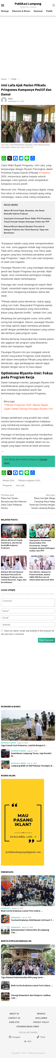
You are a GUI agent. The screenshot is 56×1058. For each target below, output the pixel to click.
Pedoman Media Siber (28, 1027)
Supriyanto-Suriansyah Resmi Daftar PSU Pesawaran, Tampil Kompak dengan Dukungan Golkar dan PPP (42, 545)
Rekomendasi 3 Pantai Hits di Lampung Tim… (30, 931)
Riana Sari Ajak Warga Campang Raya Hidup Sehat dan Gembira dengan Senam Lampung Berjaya (42, 501)
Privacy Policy (41, 1022)
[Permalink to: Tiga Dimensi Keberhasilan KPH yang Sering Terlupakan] (28, 959)
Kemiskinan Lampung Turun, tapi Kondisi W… (31, 754)
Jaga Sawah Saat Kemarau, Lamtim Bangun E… (24, 745)
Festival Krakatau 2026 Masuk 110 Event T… (32, 920)
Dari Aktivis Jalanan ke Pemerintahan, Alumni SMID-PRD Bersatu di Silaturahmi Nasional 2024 (41, 576)
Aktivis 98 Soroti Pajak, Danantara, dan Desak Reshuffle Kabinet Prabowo (12, 544)
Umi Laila (20, 485)
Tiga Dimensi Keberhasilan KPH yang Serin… (23, 977)
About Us (14, 1014)
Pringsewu (44, 172)
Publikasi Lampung (28, 4)
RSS (29, 1041)
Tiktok (42, 1037)
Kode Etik (14, 1022)
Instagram (16, 1037)
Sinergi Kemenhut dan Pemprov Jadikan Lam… (31, 996)
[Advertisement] (28, 45)
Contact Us (14, 1018)
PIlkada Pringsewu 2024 (29, 480)
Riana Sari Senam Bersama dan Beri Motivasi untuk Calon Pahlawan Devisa (13, 501)
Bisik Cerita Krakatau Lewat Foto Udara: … (22, 911)
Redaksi (41, 1014)
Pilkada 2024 (8, 480)
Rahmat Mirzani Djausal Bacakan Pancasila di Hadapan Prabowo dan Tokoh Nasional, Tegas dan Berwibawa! (26, 229)
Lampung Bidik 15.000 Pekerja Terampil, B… (32, 765)
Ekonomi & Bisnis (8, 743)
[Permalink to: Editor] (4, 100)
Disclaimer (41, 1018)
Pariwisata (5, 908)
